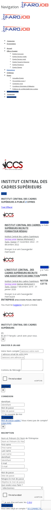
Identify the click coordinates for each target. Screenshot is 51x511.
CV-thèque (10, 73)
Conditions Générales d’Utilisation (23, 86)
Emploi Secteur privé (19, 59)
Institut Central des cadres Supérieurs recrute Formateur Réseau (22, 228)
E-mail (4, 463)
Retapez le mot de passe (12, 478)
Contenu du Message (11, 370)
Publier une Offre (13, 91)
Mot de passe (7, 407)
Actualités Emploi (18, 78)
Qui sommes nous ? (19, 81)
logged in (17, 304)
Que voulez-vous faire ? (12, 485)
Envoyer (6, 386)
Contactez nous (17, 83)
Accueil (9, 48)
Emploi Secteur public (19, 56)
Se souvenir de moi (13, 414)
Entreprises (11, 70)
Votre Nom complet (10, 351)
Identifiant (5, 401)
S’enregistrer (11, 44)
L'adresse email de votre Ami (14, 354)
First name (6, 444)
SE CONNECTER (34, 508)
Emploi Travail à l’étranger (20, 62)
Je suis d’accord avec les (18, 502)
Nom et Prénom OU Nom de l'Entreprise (19, 438)
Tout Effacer (6, 207)
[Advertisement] (25, 125)
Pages (9, 75)
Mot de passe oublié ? (11, 420)
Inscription (7, 505)
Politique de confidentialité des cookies (25, 89)
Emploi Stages (17, 67)
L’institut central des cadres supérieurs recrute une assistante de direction (22, 272)
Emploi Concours (18, 54)
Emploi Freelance (18, 64)
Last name (6, 450)
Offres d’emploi (12, 51)
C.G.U (29, 502)
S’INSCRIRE (6, 423)
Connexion (11, 41)
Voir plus (44, 222)
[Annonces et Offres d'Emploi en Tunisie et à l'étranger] (25, 19)
